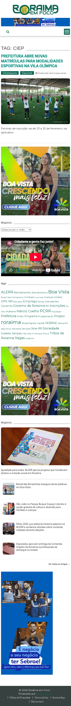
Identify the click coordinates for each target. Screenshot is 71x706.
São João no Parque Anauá (36, 333)
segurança (6, 329)
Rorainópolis (29, 323)
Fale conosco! (37, 701)
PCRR (45, 310)
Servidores (16, 329)
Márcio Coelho (28, 311)
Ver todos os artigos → (59, 564)
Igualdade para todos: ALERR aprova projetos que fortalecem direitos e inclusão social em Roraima (34, 472)
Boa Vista (58, 292)
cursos (58, 297)
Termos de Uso (41, 697)
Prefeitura (8, 316)
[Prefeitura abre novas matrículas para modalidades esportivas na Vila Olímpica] (35, 101)
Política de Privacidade (20, 697)
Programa (30, 316)
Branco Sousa (44, 693)
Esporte (27, 73)
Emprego (30, 301)
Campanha (17, 297)
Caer (9, 297)
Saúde (41, 323)
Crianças (48, 297)
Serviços (26, 328)
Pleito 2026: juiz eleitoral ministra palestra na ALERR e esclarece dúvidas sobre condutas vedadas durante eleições (40, 527)
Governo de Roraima (29, 305)
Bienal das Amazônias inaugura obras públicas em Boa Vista (41, 486)
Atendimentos (40, 292)
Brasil (4, 297)
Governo (7, 305)
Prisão (20, 316)
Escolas (41, 301)
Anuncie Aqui (59, 697)
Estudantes (52, 301)
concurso (39, 297)
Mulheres (11, 311)
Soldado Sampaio (11, 333)
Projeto (59, 316)
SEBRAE (51, 323)
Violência (30, 338)
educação (17, 301)
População (56, 311)
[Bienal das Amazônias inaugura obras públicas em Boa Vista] (8, 488)
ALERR (7, 292)
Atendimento (22, 292)
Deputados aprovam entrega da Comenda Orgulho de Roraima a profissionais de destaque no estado (39, 547)
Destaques (10, 73)
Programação (45, 316)
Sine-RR (36, 328)
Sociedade (51, 328)
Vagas (20, 338)
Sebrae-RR (63, 323)
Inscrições (57, 306)
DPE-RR (7, 301)
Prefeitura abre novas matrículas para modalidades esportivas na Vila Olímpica (32, 61)
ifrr (47, 305)
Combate (29, 297)
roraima (11, 322)
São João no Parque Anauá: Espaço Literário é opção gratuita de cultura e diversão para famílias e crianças (41, 507)
